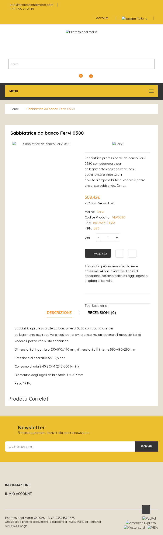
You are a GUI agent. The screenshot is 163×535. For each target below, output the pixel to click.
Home (14, 109)
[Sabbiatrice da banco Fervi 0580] (45, 144)
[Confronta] (132, 253)
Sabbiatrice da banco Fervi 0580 (51, 109)
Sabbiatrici (99, 306)
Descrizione (59, 312)
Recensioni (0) (102, 312)
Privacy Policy (75, 521)
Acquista (100, 253)
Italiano (142, 18)
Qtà (87, 237)
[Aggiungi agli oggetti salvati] (119, 253)
